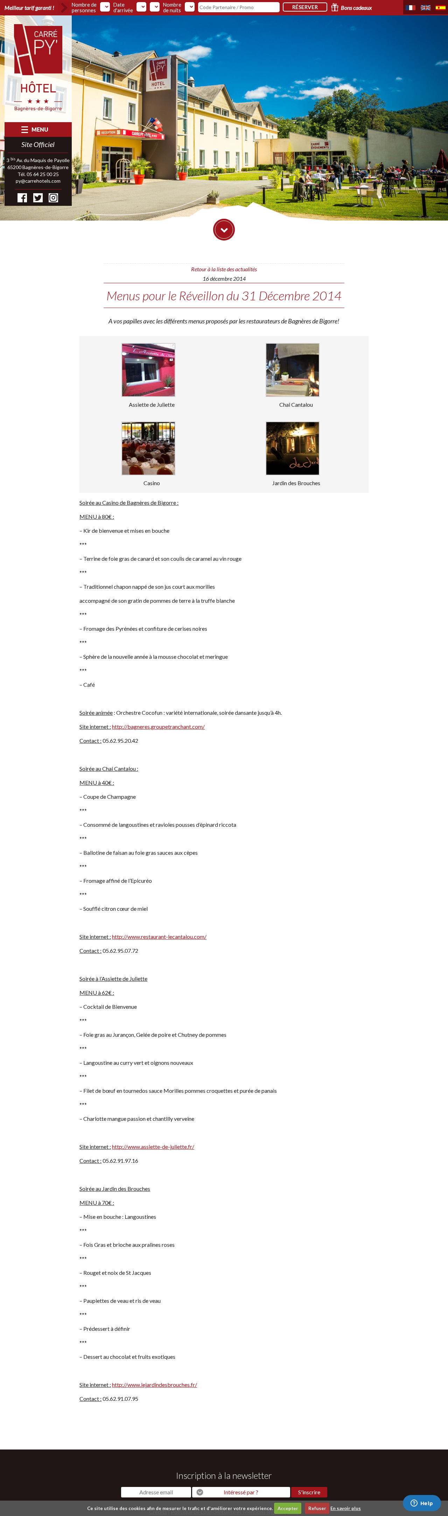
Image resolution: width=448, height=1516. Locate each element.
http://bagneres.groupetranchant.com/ (158, 726)
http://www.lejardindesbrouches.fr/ (154, 1384)
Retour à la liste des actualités (224, 269)
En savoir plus (345, 1508)
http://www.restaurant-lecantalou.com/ (159, 936)
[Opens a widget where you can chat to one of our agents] (421, 1503)
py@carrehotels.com (38, 181)
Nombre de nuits (172, 7)
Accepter (288, 1508)
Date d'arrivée (123, 7)
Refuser (317, 1508)
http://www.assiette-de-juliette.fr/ (153, 1146)
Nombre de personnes (84, 7)
